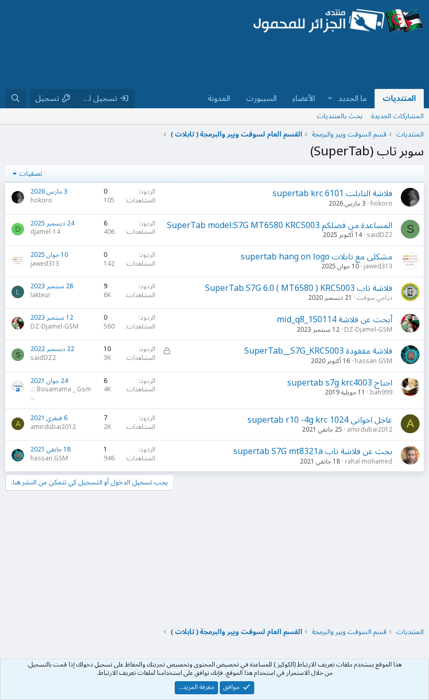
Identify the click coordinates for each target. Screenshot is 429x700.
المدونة (219, 98)
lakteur (40, 295)
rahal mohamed (368, 461)
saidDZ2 (379, 235)
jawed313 (378, 266)
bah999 (381, 392)
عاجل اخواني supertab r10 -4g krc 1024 (319, 420)
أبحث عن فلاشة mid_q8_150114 (334, 320)
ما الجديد (352, 98)
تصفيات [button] (30, 173)
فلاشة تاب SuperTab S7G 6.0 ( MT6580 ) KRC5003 (298, 288)
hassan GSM (373, 361)
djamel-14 (45, 232)
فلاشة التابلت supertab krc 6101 (332, 193)
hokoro (381, 203)
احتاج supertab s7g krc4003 (339, 383)
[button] (330, 98)
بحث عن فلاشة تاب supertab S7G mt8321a (312, 451)
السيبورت (261, 98)
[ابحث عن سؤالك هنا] (15, 98)
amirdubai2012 (369, 429)
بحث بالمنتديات (340, 116)
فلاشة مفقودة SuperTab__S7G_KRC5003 (318, 351)
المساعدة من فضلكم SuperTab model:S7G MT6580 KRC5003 (279, 225)
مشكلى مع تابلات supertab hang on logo (316, 257)
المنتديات (399, 98)
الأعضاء (303, 98)
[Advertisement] (233, 62)
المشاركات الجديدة (397, 116)
